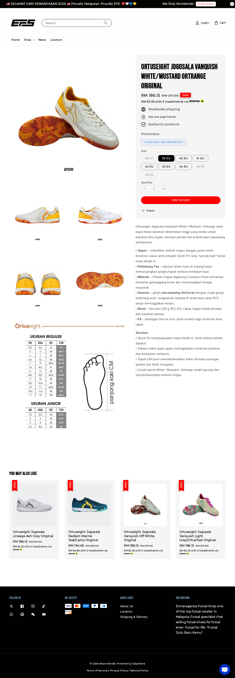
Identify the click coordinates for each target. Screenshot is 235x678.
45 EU (200, 166)
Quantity (146, 182)
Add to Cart (181, 200)
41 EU (200, 158)
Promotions (150, 134)
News (42, 39)
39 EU (166, 158)
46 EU (149, 175)
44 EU (183, 166)
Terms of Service (97, 670)
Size (144, 150)
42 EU (149, 166)
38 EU (149, 158)
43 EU (166, 166)
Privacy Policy (119, 670)
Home (15, 39)
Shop (27, 39)
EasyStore (138, 663)
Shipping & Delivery (134, 617)
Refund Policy (139, 670)
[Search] (106, 22)
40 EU (183, 158)
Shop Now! (199, 4)
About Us (126, 606)
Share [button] (150, 210)
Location (56, 39)
